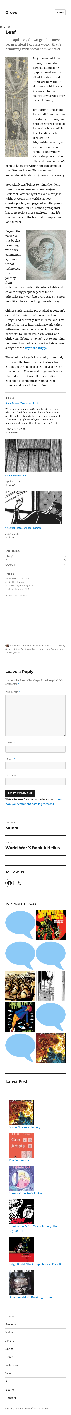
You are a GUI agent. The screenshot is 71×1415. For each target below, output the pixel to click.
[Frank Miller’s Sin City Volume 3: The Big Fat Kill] (21, 1211)
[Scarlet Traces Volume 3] (51, 1048)
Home (9, 1316)
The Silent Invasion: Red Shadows (23, 528)
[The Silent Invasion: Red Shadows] (33, 507)
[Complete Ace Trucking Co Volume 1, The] (51, 1017)
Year (8, 1373)
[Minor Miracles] (20, 956)
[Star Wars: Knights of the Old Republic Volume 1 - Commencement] (51, 956)
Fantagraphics (28, 649)
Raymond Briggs (36, 348)
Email (10, 759)
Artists (9, 1340)
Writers (10, 1332)
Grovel (11, 12)
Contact (10, 1397)
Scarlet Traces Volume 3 (24, 1127)
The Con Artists (19, 1160)
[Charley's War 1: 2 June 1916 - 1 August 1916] (20, 925)
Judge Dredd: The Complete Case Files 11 (35, 1264)
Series (9, 1348)
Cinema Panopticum (16, 475)
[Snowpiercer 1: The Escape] (20, 1048)
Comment (12, 692)
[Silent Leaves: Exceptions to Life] (33, 418)
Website (11, 775)
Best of (10, 1389)
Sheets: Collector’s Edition (26, 1193)
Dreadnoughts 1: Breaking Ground (31, 1297)
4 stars (8, 649)
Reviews (18, 652)
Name (10, 742)
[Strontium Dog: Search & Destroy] (51, 925)
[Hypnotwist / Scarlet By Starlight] (20, 1017)
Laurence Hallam (19, 645)
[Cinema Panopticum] (33, 455)
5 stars (16, 649)
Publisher (11, 1365)
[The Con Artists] (21, 1145)
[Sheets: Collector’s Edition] (21, 1178)
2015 (54, 645)
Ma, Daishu (53, 649)
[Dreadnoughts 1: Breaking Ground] (21, 1282)
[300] (20, 986)
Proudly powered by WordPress (31, 1408)
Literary (41, 649)
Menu (60, 12)
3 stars (61, 645)
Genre (9, 1357)
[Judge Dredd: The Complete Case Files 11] (21, 1249)
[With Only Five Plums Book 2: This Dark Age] (51, 986)
